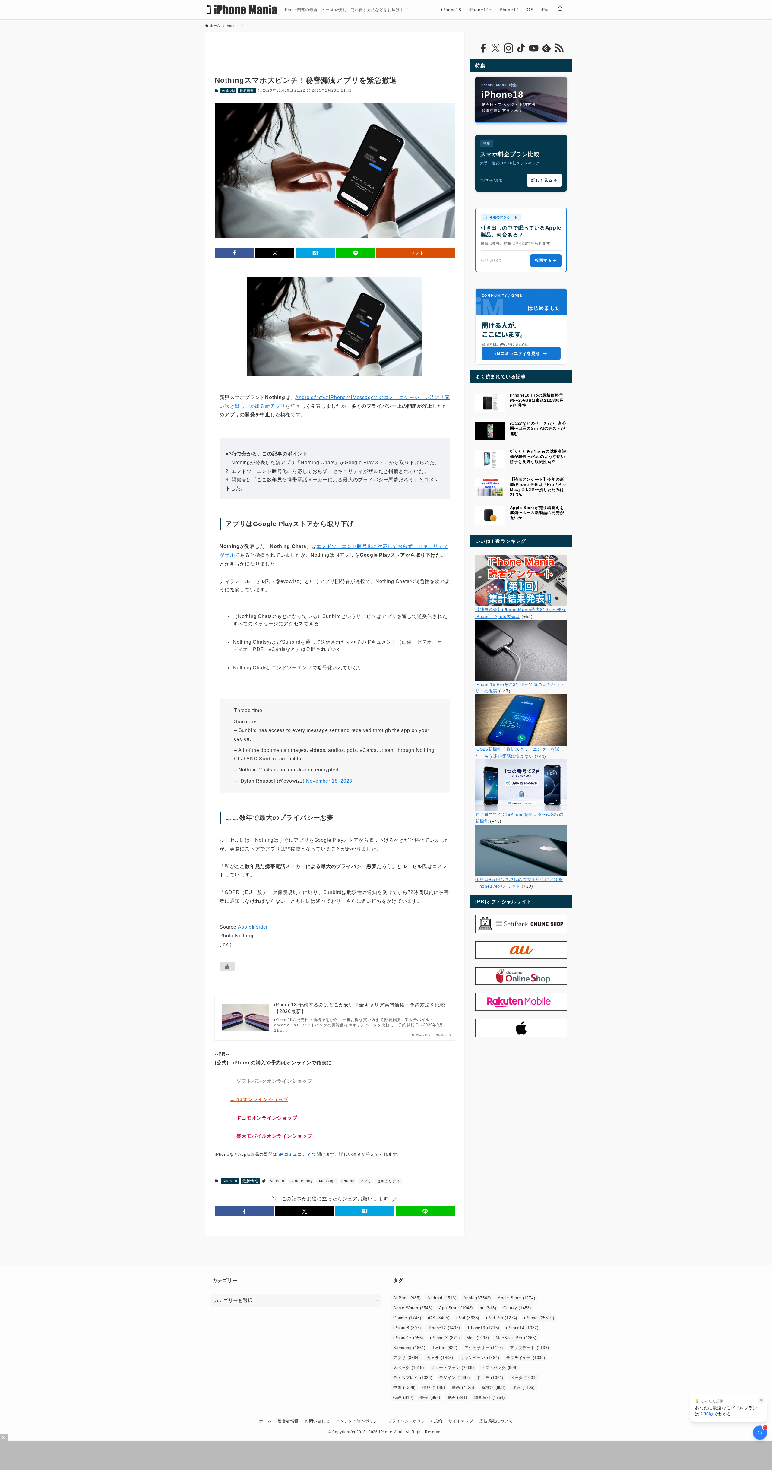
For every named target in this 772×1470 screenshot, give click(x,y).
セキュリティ (388, 1181)
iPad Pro (501, 1318)
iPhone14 (522, 1328)
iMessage (327, 1181)
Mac (478, 1337)
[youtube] (533, 48)
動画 (463, 1387)
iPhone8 (407, 1328)
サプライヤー (525, 1357)
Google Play (301, 1181)
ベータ (523, 1377)
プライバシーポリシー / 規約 (415, 1421)
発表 (457, 1397)
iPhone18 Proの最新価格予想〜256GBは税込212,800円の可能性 (537, 400)
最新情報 (247, 90)
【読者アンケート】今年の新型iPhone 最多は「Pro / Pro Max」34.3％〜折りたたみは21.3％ (538, 487)
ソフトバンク (499, 1367)
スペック (408, 1367)
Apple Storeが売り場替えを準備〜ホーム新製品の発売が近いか (537, 512)
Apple (477, 1298)
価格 (433, 1387)
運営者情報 (288, 1421)
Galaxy (517, 1308)
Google (407, 1318)
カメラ (440, 1357)
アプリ (366, 1181)
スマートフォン (452, 1367)
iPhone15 (408, 1337)
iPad (467, 1318)
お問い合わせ (317, 1421)
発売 (430, 1397)
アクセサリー (483, 1347)
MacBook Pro (516, 1337)
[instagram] (508, 48)
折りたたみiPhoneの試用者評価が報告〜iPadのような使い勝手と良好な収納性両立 (538, 456)
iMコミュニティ (295, 1154)
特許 (403, 1397)
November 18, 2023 (329, 781)
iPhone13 (483, 1328)
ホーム (265, 1421)
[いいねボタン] (227, 966)
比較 (523, 1387)
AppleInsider (253, 927)
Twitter (444, 1347)
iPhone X (445, 1337)
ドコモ (490, 1377)
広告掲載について (496, 1421)
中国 (404, 1387)
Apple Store (516, 1298)
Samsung (409, 1347)
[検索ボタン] (560, 9)
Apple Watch (412, 1308)
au (488, 1308)
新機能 (493, 1387)
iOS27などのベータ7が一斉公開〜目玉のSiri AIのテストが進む (538, 428)
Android (228, 90)
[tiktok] (521, 48)
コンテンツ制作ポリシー (359, 1421)
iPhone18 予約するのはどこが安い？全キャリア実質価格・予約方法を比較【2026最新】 (359, 1008)
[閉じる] (761, 1400)
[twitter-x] (495, 48)
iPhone (348, 1181)
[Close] (4, 1437)
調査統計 (489, 1397)
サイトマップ (460, 1421)
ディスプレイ (412, 1377)
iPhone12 (444, 1328)
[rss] (559, 48)
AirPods (406, 1298)
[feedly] (546, 48)
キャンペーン (479, 1357)
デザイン (454, 1377)
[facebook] (483, 48)
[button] (234, 253)
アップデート (529, 1347)
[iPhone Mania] (242, 9)
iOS (438, 1318)
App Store (456, 1308)
